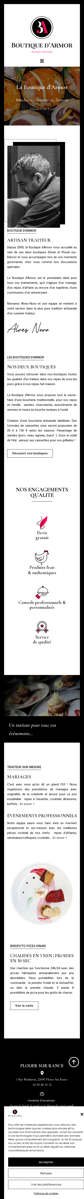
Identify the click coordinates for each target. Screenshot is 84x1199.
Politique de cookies (46, 1193)
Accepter (46, 1162)
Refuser (46, 1173)
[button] (82, 1114)
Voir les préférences (46, 1184)
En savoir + (59, 838)
